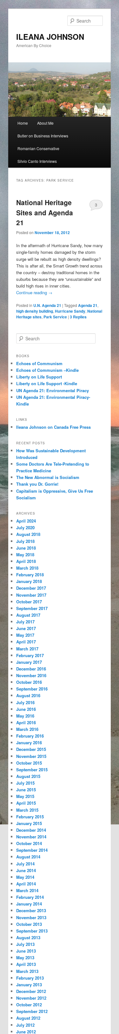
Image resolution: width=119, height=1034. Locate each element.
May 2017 (25, 635)
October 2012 (29, 1005)
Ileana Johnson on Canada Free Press (53, 427)
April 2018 (26, 561)
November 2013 (31, 917)
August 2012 (28, 1018)
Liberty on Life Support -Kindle (46, 383)
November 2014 (31, 837)
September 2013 (32, 931)
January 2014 (29, 904)
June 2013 (26, 951)
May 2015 (25, 796)
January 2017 (29, 662)
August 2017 (28, 615)
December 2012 (31, 991)
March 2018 (27, 568)
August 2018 (28, 534)
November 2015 (31, 756)
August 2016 (28, 695)
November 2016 (31, 675)
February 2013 (30, 978)
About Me (45, 123)
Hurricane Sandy (70, 311)
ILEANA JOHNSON (50, 36)
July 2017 (25, 622)
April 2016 (26, 722)
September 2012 (32, 1011)
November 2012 (31, 998)
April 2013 (26, 964)
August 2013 (28, 937)
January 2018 (29, 581)
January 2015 (29, 823)
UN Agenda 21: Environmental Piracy (52, 390)
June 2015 (26, 790)
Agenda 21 (87, 305)
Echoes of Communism (39, 363)
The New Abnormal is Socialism (47, 477)
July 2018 (25, 541)
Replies (78, 317)
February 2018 (30, 575)
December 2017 (31, 588)
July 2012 (25, 1025)
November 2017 (31, 595)
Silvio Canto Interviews (37, 161)
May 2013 (25, 957)
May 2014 (25, 877)
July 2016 (25, 702)
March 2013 (27, 971)
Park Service (55, 317)
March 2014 (27, 890)
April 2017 (26, 642)
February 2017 (30, 655)
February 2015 (30, 817)
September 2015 (32, 770)
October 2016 (29, 682)
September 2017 (32, 608)
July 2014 (25, 864)
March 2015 (27, 810)
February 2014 (30, 897)
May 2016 (25, 716)
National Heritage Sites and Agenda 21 (44, 212)
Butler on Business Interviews (42, 135)
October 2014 (29, 843)
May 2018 (25, 555)
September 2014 (32, 850)
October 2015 (29, 763)
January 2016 (29, 742)
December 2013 (31, 910)
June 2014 (26, 870)
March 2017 (27, 649)
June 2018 (26, 548)
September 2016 (32, 689)
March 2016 (27, 729)
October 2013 (29, 924)
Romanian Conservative (38, 148)
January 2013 (29, 985)
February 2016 (30, 736)
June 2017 (26, 628)
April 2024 (26, 521)
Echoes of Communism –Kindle (47, 370)
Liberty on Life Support (39, 377)
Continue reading (34, 292)
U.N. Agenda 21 (47, 305)
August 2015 (28, 776)
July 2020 (25, 527)
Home (22, 123)
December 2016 (31, 669)
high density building (34, 311)
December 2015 (31, 749)
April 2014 (26, 884)
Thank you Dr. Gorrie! (37, 484)
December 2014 (31, 830)
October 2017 (29, 602)
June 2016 (26, 709)
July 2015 (25, 783)
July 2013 (25, 944)
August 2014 (28, 857)
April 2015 (26, 803)
